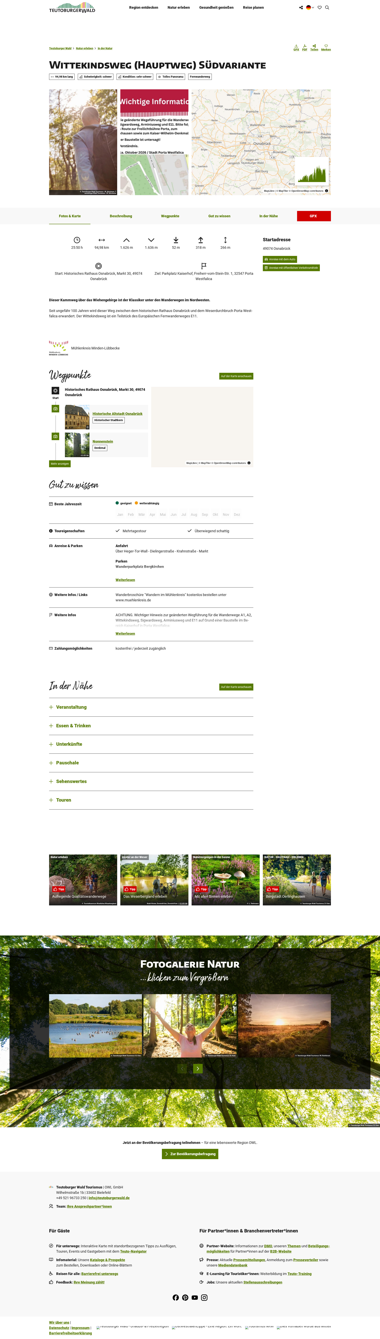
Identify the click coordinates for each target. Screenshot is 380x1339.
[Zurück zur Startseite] (72, 7)
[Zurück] (182, 1068)
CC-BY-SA (85, 455)
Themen (294, 1246)
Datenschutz (59, 1328)
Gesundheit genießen (216, 7)
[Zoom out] (196, 100)
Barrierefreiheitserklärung (70, 1333)
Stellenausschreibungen (262, 1282)
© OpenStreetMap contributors (306, 191)
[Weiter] (198, 1068)
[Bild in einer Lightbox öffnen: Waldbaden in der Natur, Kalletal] (189, 1026)
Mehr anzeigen (60, 463)
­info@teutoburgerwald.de (109, 1198)
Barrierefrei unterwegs (99, 1274)
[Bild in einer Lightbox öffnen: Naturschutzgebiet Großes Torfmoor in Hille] (284, 1026)
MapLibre (269, 191)
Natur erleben (179, 7)
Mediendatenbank (232, 1265)
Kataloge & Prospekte (107, 1260)
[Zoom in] (196, 94)
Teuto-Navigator (133, 1251)
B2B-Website (281, 1251)
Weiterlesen (125, 580)
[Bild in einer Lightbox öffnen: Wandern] (83, 142)
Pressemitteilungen (249, 1260)
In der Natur (105, 48)
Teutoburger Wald (60, 48)
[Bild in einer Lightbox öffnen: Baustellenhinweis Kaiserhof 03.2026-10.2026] (154, 142)
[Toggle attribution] (326, 190)
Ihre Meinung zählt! (89, 1282)
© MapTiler (282, 191)
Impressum (80, 1328)
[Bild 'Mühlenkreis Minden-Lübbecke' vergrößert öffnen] (58, 348)
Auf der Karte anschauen (236, 376)
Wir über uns (59, 1322)
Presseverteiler (305, 1260)
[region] (261, 142)
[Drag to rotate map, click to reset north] (196, 106)
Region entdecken (143, 7)
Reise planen (253, 7)
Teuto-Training (300, 1274)
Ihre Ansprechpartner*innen (89, 1206)
